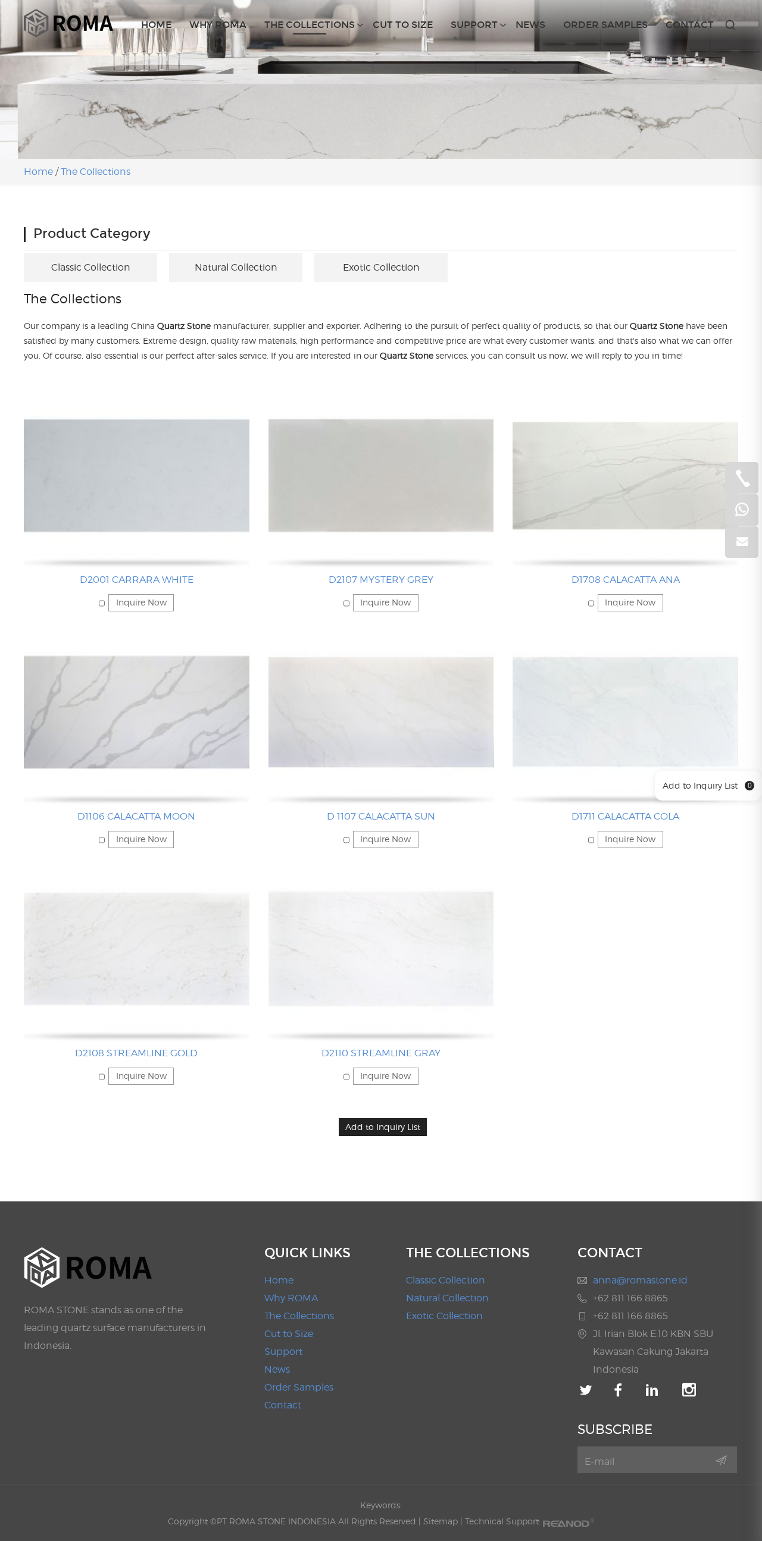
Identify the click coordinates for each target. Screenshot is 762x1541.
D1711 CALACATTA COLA (625, 816)
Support (474, 24)
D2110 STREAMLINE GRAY (381, 1053)
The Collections (309, 24)
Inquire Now (141, 602)
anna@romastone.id (640, 1280)
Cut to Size (403, 24)
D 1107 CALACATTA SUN (381, 816)
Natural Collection (236, 267)
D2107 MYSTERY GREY (381, 579)
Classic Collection (90, 267)
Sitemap (440, 1521)
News (530, 24)
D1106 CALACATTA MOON (136, 816)
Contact (690, 24)
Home (156, 24)
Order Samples (605, 24)
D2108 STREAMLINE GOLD (136, 1053)
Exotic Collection (381, 267)
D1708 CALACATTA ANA (626, 579)
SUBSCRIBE (614, 1429)
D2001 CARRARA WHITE (136, 579)
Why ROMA (217, 24)
